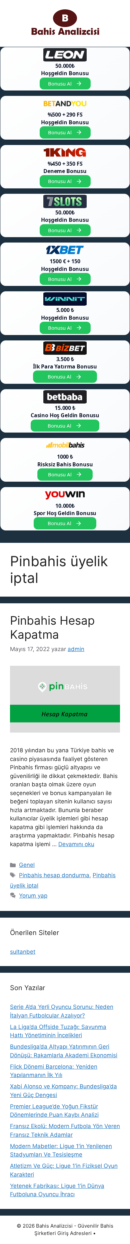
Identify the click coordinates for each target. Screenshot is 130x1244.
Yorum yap (33, 895)
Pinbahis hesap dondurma (54, 875)
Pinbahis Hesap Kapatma (52, 627)
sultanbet (22, 951)
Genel (27, 865)
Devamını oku (76, 844)
